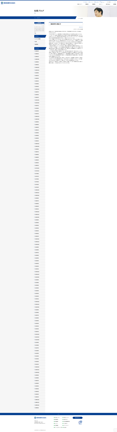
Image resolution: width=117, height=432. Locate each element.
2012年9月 (37, 309)
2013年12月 (37, 271)
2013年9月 (37, 279)
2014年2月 (37, 266)
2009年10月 (37, 405)
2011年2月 (37, 361)
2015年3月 (37, 230)
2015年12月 (37, 211)
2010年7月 (37, 380)
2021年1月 (37, 113)
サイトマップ (66, 425)
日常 (36, 41)
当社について (79, 4)
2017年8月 (37, 173)
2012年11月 (37, 304)
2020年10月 (37, 119)
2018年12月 (37, 143)
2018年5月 (37, 157)
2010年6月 (37, 383)
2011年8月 (37, 345)
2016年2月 (37, 206)
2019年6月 (37, 135)
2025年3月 (37, 64)
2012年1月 (37, 331)
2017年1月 (37, 187)
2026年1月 (37, 56)
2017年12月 (37, 168)
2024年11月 (37, 70)
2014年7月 (37, 252)
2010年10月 (37, 372)
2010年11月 (37, 369)
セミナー (100, 4)
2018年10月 (37, 146)
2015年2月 (37, 233)
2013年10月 (37, 277)
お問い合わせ (108, 4)
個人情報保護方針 (67, 421)
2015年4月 (37, 228)
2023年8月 (37, 83)
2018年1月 (37, 165)
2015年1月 (37, 236)
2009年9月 (37, 407)
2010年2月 (37, 394)
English (65, 427)
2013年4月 (37, 290)
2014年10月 (37, 244)
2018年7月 (37, 151)
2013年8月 (37, 282)
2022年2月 (37, 94)
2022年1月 (37, 97)
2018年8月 (37, 149)
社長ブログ (66, 419)
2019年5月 (37, 138)
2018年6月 (37, 154)
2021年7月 (37, 105)
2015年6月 (37, 222)
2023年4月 (37, 86)
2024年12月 (37, 67)
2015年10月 (37, 217)
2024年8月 (37, 72)
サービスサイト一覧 (58, 427)
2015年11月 (37, 214)
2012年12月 (37, 301)
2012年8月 (37, 312)
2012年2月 (37, 328)
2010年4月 (37, 388)
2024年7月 (37, 75)
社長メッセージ (66, 417)
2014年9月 (37, 247)
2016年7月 (37, 200)
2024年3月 (37, 78)
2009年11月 (37, 402)
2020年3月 (37, 127)
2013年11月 (37, 274)
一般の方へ (66, 423)
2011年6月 (37, 350)
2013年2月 (37, 296)
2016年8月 (37, 198)
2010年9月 (37, 375)
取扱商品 (93, 4)
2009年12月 (37, 399)
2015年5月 (37, 225)
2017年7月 (37, 176)
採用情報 (114, 4)
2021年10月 (37, 102)
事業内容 (87, 4)
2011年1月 (37, 364)
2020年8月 (37, 124)
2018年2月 (37, 162)
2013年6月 (37, 285)
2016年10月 (37, 195)
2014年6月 (37, 255)
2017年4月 (37, 181)
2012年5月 (37, 320)
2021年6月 (37, 108)
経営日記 (36, 44)
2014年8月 (37, 249)
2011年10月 (37, 339)
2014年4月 (37, 260)
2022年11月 (37, 89)
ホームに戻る (81, 18)
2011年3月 (37, 358)
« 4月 (35, 33)
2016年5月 (37, 203)
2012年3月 (37, 326)
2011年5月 (37, 353)
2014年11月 (37, 241)
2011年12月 (37, 334)
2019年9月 (37, 132)
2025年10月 (37, 59)
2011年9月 (37, 342)
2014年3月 (37, 263)
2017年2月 (37, 184)
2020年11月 (37, 116)
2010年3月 (37, 391)
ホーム (35, 17)
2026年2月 (37, 53)
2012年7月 (37, 315)
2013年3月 (37, 293)
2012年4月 (37, 323)
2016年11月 (37, 192)
